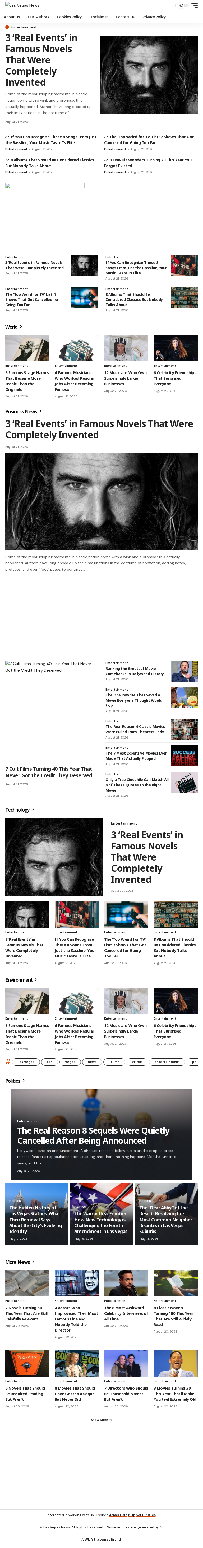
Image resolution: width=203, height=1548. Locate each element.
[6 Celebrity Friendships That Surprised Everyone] (176, 348)
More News (18, 1264)
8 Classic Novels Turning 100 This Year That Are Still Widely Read (173, 1318)
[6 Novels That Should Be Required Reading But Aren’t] (27, 1365)
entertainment (167, 1064)
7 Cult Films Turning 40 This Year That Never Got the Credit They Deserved (48, 774)
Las (50, 1064)
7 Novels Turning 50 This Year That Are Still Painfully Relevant (26, 1315)
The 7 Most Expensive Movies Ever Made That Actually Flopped (136, 758)
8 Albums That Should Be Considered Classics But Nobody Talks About (49, 162)
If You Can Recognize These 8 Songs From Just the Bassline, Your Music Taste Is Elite (50, 139)
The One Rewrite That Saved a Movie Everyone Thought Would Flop (133, 702)
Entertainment (24, 27)
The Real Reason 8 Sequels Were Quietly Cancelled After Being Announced (93, 1137)
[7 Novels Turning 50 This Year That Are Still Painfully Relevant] (27, 1285)
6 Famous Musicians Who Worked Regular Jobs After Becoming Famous (74, 381)
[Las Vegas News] (22, 5)
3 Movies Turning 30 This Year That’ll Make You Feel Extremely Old (175, 1396)
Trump (114, 1064)
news (92, 1064)
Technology (18, 812)
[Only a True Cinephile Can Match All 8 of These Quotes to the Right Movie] (184, 784)
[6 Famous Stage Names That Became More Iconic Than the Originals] (27, 348)
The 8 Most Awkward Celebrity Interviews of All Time (126, 1315)
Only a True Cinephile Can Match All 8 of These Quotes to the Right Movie (136, 787)
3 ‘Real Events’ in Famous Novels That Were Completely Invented (41, 59)
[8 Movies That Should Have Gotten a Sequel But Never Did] (77, 1365)
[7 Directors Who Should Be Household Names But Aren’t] (126, 1365)
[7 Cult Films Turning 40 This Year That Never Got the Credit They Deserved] (51, 714)
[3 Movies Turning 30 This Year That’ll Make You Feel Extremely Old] (176, 1365)
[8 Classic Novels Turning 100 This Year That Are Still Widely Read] (176, 1285)
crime (137, 1064)
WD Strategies (97, 1544)
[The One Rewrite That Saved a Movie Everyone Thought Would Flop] (184, 700)
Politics (13, 1083)
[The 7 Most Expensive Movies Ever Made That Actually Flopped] (184, 758)
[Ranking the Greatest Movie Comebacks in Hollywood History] (184, 673)
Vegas (70, 1064)
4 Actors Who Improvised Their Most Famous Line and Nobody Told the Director (76, 1321)
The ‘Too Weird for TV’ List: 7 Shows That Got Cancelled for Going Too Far (149, 139)
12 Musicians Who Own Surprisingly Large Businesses (125, 378)
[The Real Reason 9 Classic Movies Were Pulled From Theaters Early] (184, 731)
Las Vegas (25, 1064)
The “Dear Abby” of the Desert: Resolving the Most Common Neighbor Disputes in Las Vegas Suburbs (165, 1222)
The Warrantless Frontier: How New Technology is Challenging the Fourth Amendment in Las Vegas (100, 1225)
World (12, 327)
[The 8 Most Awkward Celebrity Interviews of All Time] (126, 1285)
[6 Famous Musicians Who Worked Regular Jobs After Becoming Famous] (77, 348)
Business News (21, 411)
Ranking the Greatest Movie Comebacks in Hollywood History (134, 673)
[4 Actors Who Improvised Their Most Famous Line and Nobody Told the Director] (77, 1285)
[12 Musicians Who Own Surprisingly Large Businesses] (126, 348)
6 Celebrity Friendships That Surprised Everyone (175, 378)
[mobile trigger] (193, 5)
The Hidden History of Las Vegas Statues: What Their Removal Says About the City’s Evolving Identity (35, 1222)
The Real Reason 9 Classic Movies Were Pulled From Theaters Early (135, 731)
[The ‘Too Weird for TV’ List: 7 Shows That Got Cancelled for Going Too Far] (84, 297)
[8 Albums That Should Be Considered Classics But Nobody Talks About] (184, 297)
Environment (19, 982)
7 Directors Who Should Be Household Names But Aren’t (126, 1396)
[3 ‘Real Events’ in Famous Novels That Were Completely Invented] (149, 75)
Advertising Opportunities (132, 1519)
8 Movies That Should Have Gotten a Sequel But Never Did (75, 1396)
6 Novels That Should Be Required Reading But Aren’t (25, 1396)
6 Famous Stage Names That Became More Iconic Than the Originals (27, 381)
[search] (170, 5)
